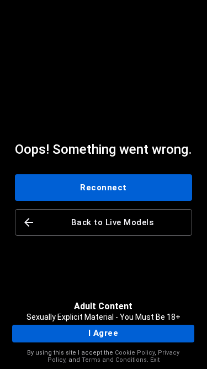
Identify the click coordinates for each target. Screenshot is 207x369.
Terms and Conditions (114, 359)
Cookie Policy (135, 352)
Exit (155, 359)
